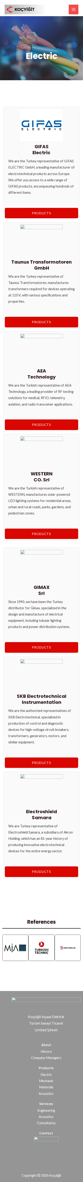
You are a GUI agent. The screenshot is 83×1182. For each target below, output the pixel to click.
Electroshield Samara (41, 814)
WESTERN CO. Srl (42, 477)
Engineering (46, 1110)
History (46, 1051)
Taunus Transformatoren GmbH (41, 265)
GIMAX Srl (42, 590)
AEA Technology (41, 374)
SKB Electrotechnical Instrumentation (41, 699)
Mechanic (46, 1081)
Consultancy (46, 1123)
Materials (46, 1087)
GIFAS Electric (41, 149)
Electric (46, 1075)
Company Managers (46, 1058)
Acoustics (46, 1094)
